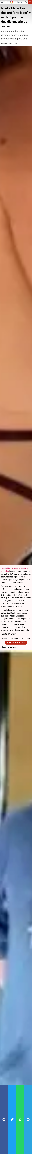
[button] (4, 1119)
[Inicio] (16, 2)
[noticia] (16, 892)
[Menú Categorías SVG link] (6, 2)
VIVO (30, 2)
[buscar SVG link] (26, 2)
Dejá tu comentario (16, 643)
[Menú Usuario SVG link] (2, 2)
